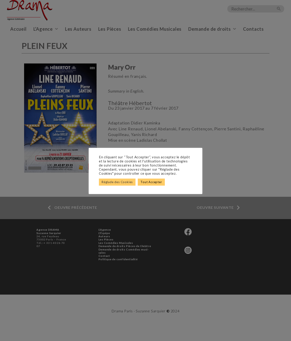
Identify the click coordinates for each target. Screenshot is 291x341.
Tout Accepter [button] (151, 182)
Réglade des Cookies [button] (117, 182)
